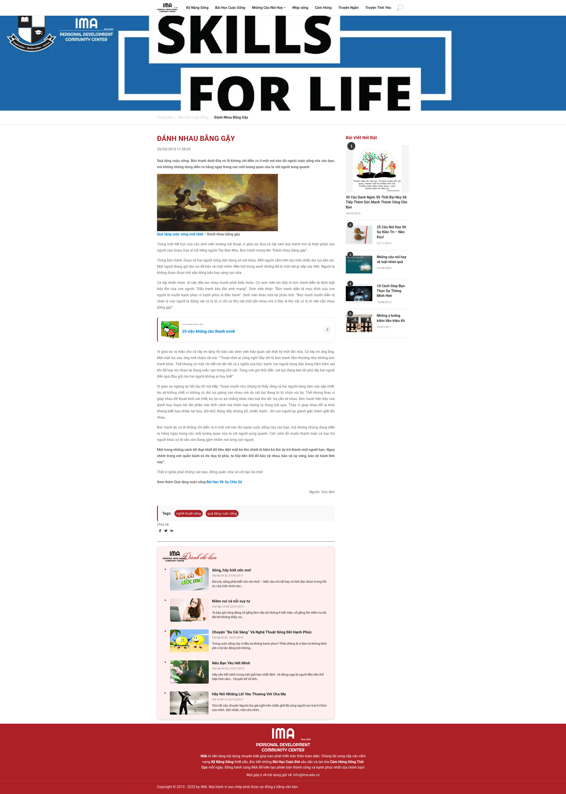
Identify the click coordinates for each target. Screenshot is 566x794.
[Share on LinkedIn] (171, 531)
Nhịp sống (300, 8)
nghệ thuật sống (188, 513)
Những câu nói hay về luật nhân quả (391, 259)
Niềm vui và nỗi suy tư (231, 601)
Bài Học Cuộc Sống (230, 8)
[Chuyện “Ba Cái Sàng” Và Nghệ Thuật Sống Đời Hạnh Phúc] (190, 641)
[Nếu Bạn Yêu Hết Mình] (190, 672)
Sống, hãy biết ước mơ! (231, 570)
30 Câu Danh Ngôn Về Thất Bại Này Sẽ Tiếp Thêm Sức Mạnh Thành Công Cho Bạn (376, 202)
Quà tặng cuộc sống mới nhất (180, 234)
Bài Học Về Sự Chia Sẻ (224, 482)
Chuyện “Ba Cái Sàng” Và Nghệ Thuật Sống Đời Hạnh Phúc (262, 632)
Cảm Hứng (323, 8)
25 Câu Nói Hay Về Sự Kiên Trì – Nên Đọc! (391, 232)
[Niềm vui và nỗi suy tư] (190, 610)
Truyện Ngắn (348, 8)
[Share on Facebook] (160, 531)
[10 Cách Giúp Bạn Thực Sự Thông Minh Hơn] (359, 294)
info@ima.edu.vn (306, 775)
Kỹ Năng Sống (197, 8)
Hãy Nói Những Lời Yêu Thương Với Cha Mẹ (249, 694)
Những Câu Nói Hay (267, 8)
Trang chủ (165, 117)
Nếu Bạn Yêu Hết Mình (231, 663)
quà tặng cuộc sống (222, 513)
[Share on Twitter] (165, 531)
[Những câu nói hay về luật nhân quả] (359, 265)
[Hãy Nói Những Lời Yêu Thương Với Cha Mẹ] (190, 703)
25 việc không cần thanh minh (208, 331)
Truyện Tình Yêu (378, 8)
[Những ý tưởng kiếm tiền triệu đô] (359, 323)
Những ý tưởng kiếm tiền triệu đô (391, 318)
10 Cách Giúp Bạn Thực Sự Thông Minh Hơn (391, 291)
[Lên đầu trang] (555, 783)
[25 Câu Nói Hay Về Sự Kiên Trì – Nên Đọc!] (359, 235)
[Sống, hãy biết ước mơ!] (190, 579)
